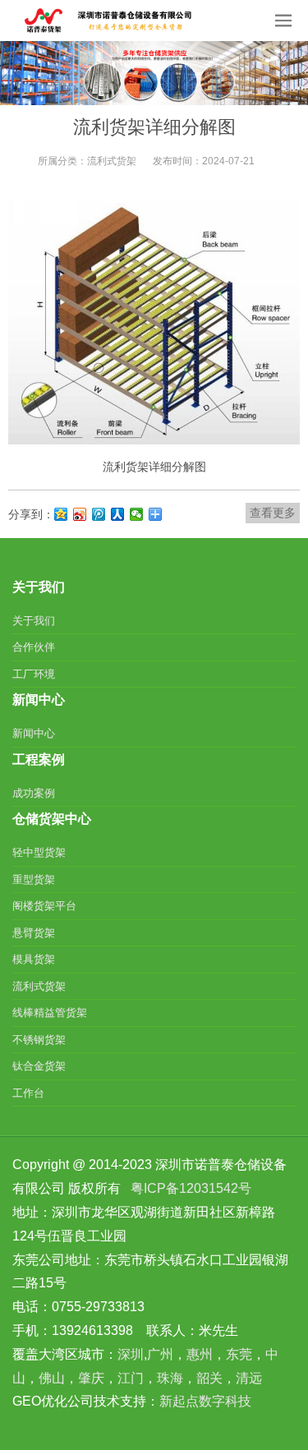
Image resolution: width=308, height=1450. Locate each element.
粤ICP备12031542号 (191, 1188)
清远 (249, 1378)
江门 (130, 1378)
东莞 (239, 1354)
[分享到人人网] (118, 514)
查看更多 (273, 512)
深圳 (130, 1354)
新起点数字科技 (205, 1401)
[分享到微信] (137, 514)
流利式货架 (111, 161)
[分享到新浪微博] (80, 514)
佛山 (52, 1378)
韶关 (209, 1378)
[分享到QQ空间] (61, 514)
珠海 (170, 1378)
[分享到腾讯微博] (99, 514)
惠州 (199, 1354)
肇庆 (91, 1378)
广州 (160, 1354)
